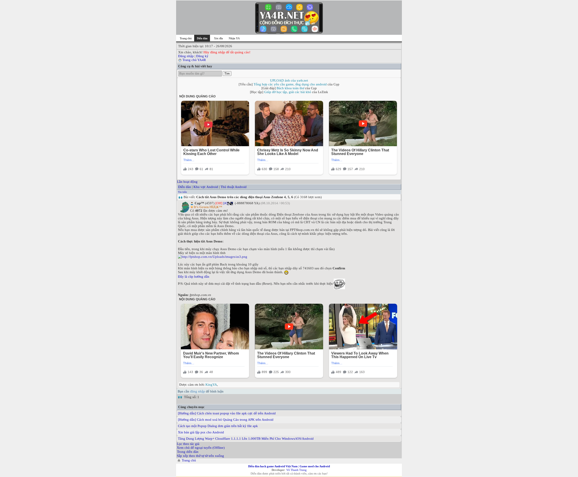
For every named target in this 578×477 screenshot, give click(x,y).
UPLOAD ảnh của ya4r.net (289, 80)
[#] (225, 203)
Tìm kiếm (182, 192)
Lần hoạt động (187, 181)
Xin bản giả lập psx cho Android (201, 432)
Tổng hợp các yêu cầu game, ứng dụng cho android (290, 84)
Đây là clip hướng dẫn (193, 276)
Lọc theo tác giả (188, 444)
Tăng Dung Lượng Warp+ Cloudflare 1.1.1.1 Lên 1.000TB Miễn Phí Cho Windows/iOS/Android (246, 438)
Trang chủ (186, 38)
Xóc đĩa (218, 38)
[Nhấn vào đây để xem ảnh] (289, 257)
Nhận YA (234, 38)
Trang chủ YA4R (194, 60)
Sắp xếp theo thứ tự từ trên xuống (200, 456)
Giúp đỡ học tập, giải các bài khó (287, 92)
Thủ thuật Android (234, 187)
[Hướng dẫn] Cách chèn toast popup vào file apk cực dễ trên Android (227, 413)
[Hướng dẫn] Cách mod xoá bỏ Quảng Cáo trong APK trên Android (225, 419)
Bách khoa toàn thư (290, 88)
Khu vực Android (205, 187)
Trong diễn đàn (187, 452)
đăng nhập (197, 391)
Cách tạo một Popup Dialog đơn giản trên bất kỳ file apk (218, 426)
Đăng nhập (186, 56)
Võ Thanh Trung (296, 470)
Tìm (227, 73)
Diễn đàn (184, 187)
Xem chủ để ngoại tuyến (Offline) (201, 447)
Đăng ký (202, 56)
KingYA (211, 384)
